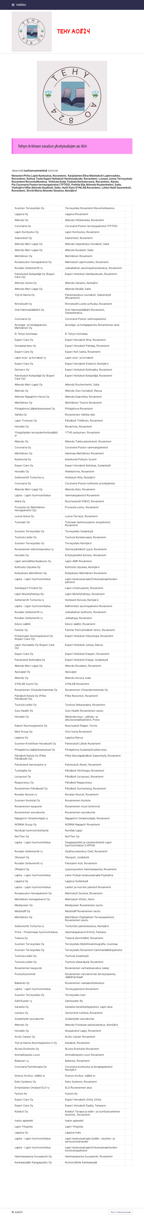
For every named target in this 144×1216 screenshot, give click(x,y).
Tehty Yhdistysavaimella (120, 1212)
